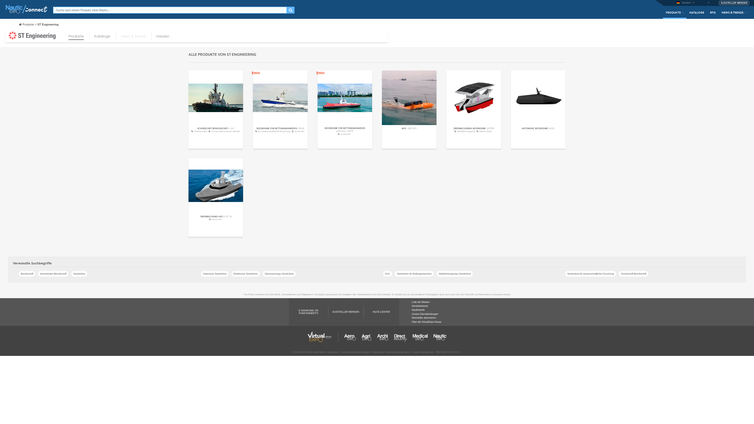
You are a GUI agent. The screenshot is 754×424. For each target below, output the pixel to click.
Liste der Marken (421, 302)
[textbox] (170, 10)
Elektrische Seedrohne (245, 273)
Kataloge (696, 12)
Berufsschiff (27, 273)
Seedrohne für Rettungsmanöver (414, 273)
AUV (387, 273)
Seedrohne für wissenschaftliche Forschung (590, 273)
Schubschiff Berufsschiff (633, 273)
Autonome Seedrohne (215, 273)
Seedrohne (79, 273)
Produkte (673, 12)
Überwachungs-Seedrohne (279, 273)
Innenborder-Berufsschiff (53, 273)
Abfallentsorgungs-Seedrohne (455, 273)
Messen (162, 36)
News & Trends (732, 12)
